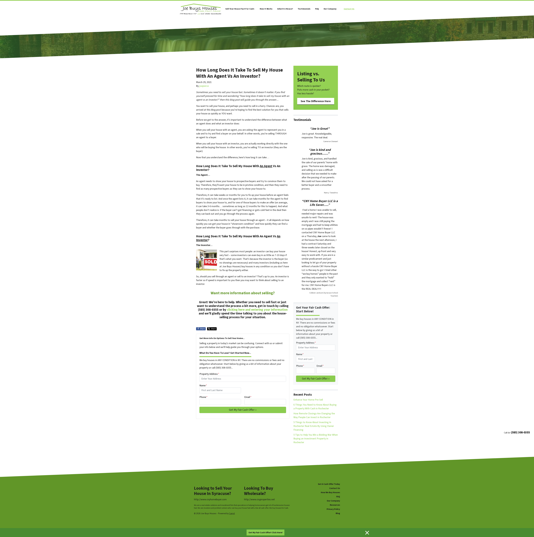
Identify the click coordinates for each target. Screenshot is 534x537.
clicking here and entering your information (257, 309)
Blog (338, 513)
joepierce (204, 86)
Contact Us (349, 9)
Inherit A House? (285, 9)
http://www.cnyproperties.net (259, 499)
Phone (203, 397)
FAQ (317, 9)
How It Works (266, 9)
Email (247, 397)
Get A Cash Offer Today (329, 484)
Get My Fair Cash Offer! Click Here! (266, 532)
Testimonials (304, 9)
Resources (335, 505)
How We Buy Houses (330, 492)
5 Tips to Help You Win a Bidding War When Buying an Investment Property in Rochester (315, 438)
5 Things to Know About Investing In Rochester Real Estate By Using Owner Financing (313, 426)
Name (203, 385)
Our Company (330, 9)
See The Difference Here (316, 101)
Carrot (232, 513)
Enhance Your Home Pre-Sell (308, 399)
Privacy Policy (333, 509)
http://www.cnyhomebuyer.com (210, 499)
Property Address (209, 374)
